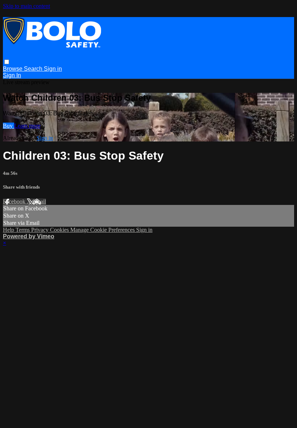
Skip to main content (26, 6)
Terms (23, 230)
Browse (13, 69)
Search (34, 69)
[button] (6, 61)
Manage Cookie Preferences (103, 230)
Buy (8, 126)
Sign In (12, 75)
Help (9, 230)
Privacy (40, 230)
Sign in (53, 69)
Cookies (60, 230)
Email (39, 201)
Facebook (15, 201)
